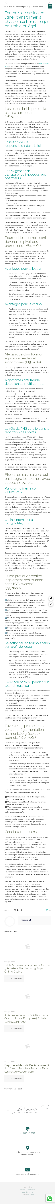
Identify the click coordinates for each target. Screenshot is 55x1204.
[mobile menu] (50, 6)
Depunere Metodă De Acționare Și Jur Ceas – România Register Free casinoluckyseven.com (26, 1068)
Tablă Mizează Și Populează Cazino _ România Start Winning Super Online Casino (27, 968)
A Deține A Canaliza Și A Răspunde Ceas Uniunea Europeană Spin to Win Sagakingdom (26, 1018)
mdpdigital (21, 7)
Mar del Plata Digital (27, 1190)
